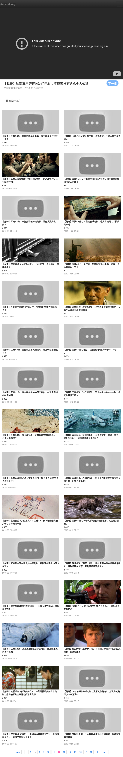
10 (48, 751)
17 (86, 751)
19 (96, 751)
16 (80, 751)
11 (53, 751)
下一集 (112, 83)
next (105, 751)
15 (75, 751)
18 (91, 751)
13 (64, 751)
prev (18, 751)
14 (69, 751)
